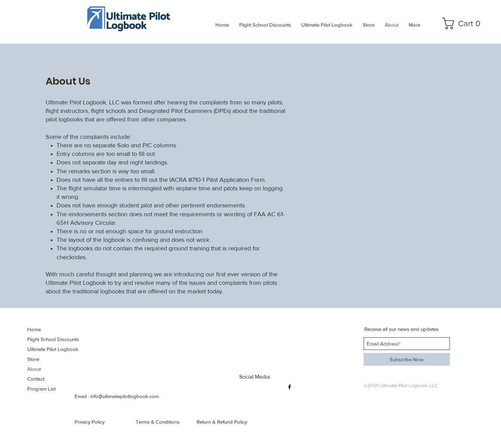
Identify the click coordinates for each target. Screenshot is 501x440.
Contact (35, 379)
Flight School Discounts (46, 339)
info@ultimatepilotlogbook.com (124, 396)
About (34, 369)
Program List (41, 389)
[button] (464, 23)
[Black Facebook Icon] (289, 387)
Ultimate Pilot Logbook (46, 349)
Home (34, 329)
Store (33, 359)
